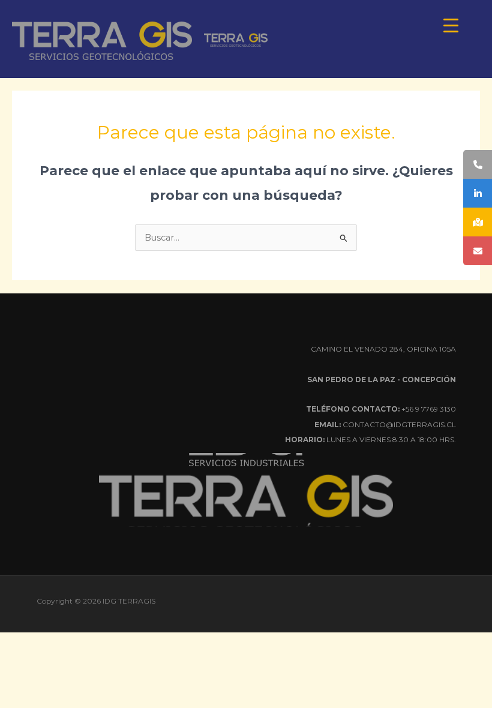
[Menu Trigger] (450, 25)
